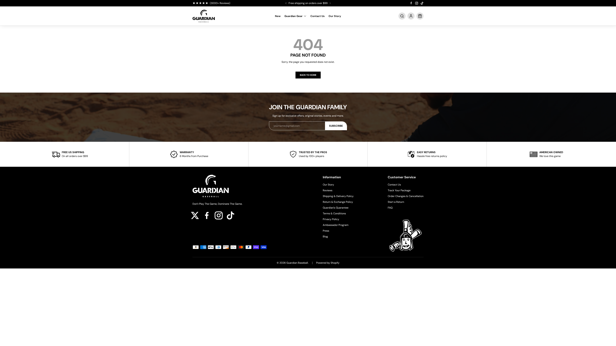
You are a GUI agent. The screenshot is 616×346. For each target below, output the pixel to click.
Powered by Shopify (327, 262)
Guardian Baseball (297, 262)
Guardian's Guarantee (335, 207)
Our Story (335, 16)
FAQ (390, 207)
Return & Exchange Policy (338, 202)
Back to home (308, 75)
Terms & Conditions (334, 213)
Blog (325, 236)
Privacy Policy (331, 219)
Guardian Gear (293, 16)
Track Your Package (399, 190)
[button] (402, 16)
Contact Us (317, 16)
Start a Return (396, 202)
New (278, 16)
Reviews (327, 190)
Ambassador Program (335, 225)
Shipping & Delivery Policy (338, 196)
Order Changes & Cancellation (406, 196)
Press (326, 230)
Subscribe (336, 126)
